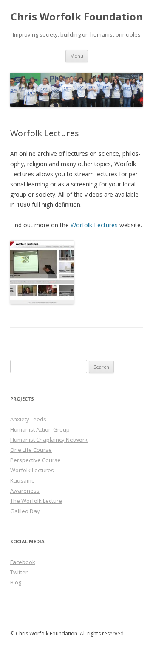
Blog (15, 582)
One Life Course (31, 450)
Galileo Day (25, 511)
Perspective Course (35, 460)
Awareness (25, 490)
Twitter (19, 572)
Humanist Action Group (40, 429)
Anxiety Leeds (28, 419)
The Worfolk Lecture (36, 501)
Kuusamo (22, 480)
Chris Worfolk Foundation (77, 16)
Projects (22, 398)
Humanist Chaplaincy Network (49, 439)
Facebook (22, 562)
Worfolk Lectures (94, 225)
